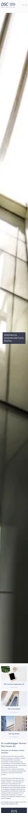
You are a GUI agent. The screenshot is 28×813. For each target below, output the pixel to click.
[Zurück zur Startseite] (8, 5)
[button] (24, 5)
